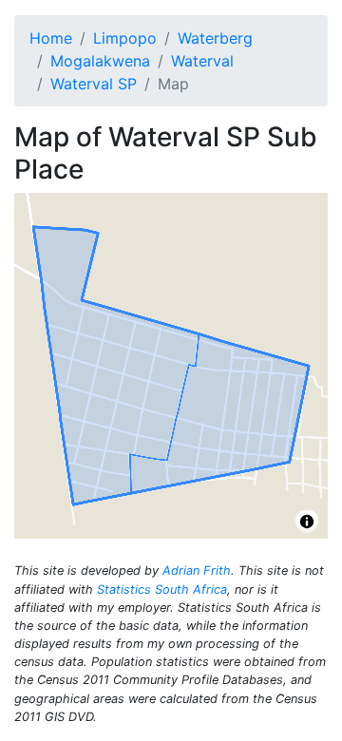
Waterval (202, 60)
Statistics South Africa (162, 589)
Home (50, 38)
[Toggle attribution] (306, 521)
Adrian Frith (196, 570)
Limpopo (125, 38)
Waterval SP (93, 83)
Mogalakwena (100, 60)
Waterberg (215, 38)
